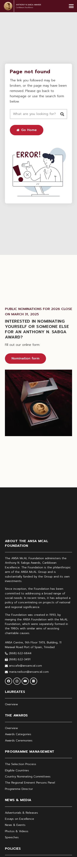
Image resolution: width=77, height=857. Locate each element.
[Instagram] (17, 681)
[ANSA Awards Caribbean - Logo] (22, 6)
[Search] (62, 114)
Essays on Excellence (19, 819)
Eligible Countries (17, 770)
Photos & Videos (16, 831)
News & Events (15, 825)
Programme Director (19, 789)
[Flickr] (33, 681)
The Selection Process (20, 764)
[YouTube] (25, 681)
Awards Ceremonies (18, 740)
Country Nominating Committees (28, 776)
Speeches (12, 837)
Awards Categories (18, 734)
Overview (11, 704)
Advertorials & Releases (21, 813)
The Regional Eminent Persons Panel (30, 783)
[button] (71, 6)
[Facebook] (8, 681)
